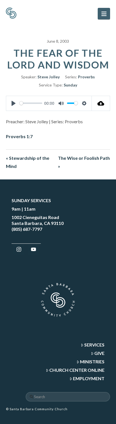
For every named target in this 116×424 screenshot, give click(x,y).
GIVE (99, 353)
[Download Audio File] (101, 103)
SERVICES (94, 344)
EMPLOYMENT (88, 378)
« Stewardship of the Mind (27, 162)
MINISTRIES (92, 361)
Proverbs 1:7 (19, 136)
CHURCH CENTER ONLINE (76, 370)
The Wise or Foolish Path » (84, 162)
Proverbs (86, 76)
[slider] (30, 103)
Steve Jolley (48, 76)
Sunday (70, 85)
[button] (104, 13)
